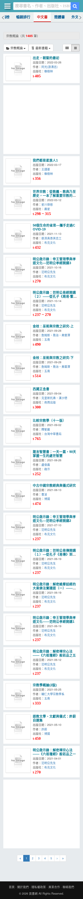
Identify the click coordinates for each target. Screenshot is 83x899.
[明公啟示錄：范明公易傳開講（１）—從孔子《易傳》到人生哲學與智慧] (18, 561)
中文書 (42, 17)
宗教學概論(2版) (45, 685)
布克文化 (51, 242)
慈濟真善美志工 (52, 238)
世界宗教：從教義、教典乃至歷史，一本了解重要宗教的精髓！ (54, 195)
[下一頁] (57, 858)
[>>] (63, 858)
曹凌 (45, 494)
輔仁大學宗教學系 (53, 694)
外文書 (76, 17)
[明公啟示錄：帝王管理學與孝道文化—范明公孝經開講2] (18, 527)
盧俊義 (46, 464)
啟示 (48, 469)
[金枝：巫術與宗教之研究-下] (18, 368)
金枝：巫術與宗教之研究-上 (53, 326)
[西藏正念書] (18, 399)
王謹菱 (46, 169)
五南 (48, 339)
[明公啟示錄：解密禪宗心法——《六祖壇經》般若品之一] (18, 760)
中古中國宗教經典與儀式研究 (54, 485)
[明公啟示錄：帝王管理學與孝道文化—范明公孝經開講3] (18, 269)
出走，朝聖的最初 (46, 58)
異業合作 (54, 887)
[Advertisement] (41, 119)
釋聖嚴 (46, 429)
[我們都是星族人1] (18, 170)
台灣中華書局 (53, 434)
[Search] (75, 6)
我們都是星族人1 (45, 160)
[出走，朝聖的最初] (18, 68)
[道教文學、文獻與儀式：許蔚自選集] (18, 726)
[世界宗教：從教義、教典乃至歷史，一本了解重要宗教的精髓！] (18, 202)
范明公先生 (49, 272)
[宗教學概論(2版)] (18, 695)
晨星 (48, 209)
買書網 (33, 893)
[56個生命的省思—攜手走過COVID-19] (18, 235)
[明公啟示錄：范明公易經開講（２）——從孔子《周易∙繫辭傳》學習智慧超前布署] (18, 303)
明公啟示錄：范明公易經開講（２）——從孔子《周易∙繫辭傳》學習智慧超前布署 (55, 296)
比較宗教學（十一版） (49, 420)
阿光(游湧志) (50, 67)
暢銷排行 (23, 17)
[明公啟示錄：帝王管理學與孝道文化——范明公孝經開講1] (18, 628)
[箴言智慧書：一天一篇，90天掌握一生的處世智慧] (18, 462)
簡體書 (59, 17)
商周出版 (51, 402)
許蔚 (45, 729)
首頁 (12, 887)
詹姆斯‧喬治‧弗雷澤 (56, 335)
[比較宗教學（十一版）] (18, 431)
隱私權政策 (38, 887)
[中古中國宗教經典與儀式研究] (18, 496)
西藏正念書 (41, 389)
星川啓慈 (48, 204)
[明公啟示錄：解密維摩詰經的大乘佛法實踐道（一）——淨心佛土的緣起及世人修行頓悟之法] (18, 594)
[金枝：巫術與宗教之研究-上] (18, 336)
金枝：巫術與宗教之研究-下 (53, 358)
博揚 (48, 499)
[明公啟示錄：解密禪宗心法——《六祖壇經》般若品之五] (18, 661)
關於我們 (23, 887)
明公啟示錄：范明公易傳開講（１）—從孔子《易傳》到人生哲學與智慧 (54, 554)
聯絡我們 (68, 887)
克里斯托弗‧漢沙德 (55, 398)
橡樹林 (49, 71)
